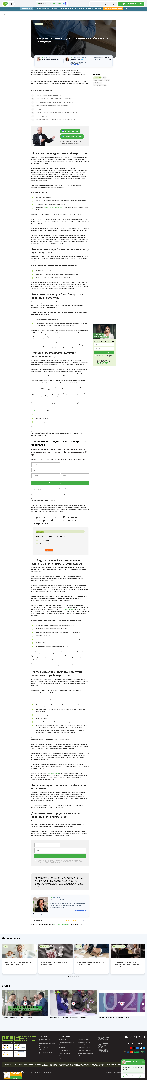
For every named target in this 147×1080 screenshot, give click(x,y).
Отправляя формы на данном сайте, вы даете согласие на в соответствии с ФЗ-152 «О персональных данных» (90, 547)
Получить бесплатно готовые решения (90, 552)
